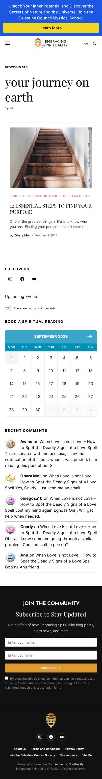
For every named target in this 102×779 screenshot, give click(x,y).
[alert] (51, 308)
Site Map (87, 755)
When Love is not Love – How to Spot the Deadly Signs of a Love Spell (50, 481)
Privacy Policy (74, 749)
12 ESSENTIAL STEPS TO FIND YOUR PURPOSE (51, 208)
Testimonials (68, 755)
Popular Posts (76, 196)
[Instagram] (10, 279)
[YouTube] (34, 279)
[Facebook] (22, 279)
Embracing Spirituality (68, 764)
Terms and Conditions (45, 749)
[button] (7, 43)
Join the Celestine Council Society (32, 755)
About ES (20, 749)
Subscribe (49, 668)
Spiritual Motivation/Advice (35, 196)
